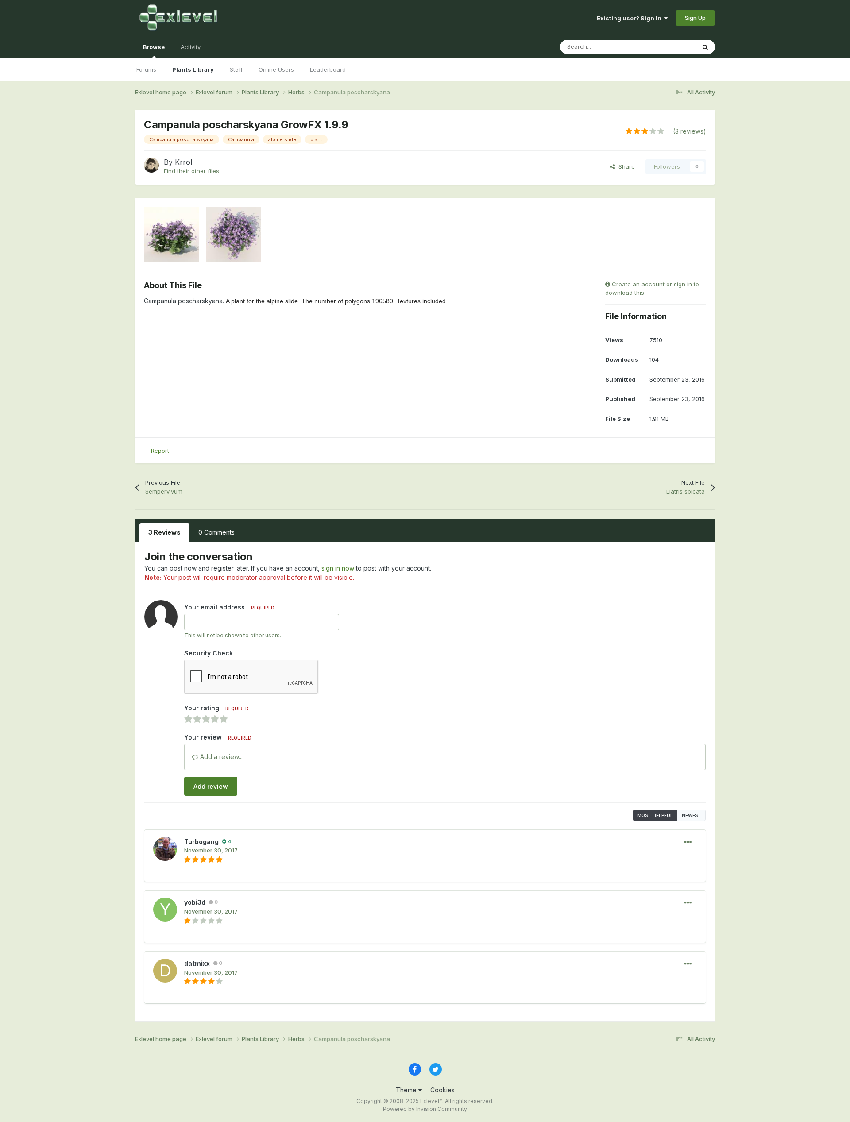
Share (625, 166)
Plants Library (193, 69)
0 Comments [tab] (216, 532)
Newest (691, 815)
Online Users (276, 69)
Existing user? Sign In (630, 18)
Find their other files (191, 170)
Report (160, 450)
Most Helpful (655, 815)
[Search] (705, 47)
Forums (146, 69)
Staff (236, 69)
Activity (191, 46)
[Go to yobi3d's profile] (165, 910)
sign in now (337, 568)
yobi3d (194, 902)
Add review (210, 786)
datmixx (197, 963)
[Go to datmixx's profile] (165, 971)
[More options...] (688, 842)
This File (672, 46)
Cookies (442, 1090)
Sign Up (695, 17)
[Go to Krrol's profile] (151, 165)
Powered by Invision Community (425, 1109)
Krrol (183, 162)
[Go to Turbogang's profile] (165, 849)
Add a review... (220, 756)
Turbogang (201, 841)
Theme (407, 1090)
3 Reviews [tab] (164, 532)
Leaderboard (328, 69)
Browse (154, 46)
